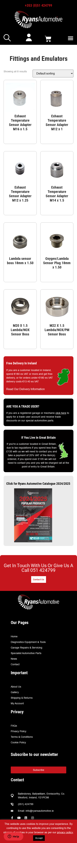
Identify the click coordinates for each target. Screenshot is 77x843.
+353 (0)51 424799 (38, 5)
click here (61, 413)
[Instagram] (32, 817)
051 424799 (43, 570)
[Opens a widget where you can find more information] (13, 836)
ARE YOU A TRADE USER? (22, 406)
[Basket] (48, 39)
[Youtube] (19, 817)
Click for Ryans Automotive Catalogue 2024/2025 (38, 483)
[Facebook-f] (12, 817)
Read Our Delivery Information (25, 389)
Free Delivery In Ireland (21, 363)
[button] (70, 38)
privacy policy (65, 832)
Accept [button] (39, 838)
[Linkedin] (25, 817)
